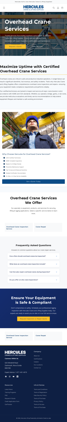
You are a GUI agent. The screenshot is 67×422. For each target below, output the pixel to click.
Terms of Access (39, 404)
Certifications (38, 359)
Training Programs (10, 392)
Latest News (9, 389)
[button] (4, 8)
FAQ (6, 395)
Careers (36, 362)
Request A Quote (10, 398)
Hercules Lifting (25, 418)
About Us (37, 356)
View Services (37, 46)
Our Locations (38, 365)
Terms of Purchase (39, 398)
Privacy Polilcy (38, 401)
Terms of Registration (40, 392)
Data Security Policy (40, 395)
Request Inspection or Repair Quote (33, 319)
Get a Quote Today (33, 181)
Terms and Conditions (40, 389)
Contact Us (37, 368)
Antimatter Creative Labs (44, 418)
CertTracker (8, 404)
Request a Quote (15, 46)
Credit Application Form (12, 401)
